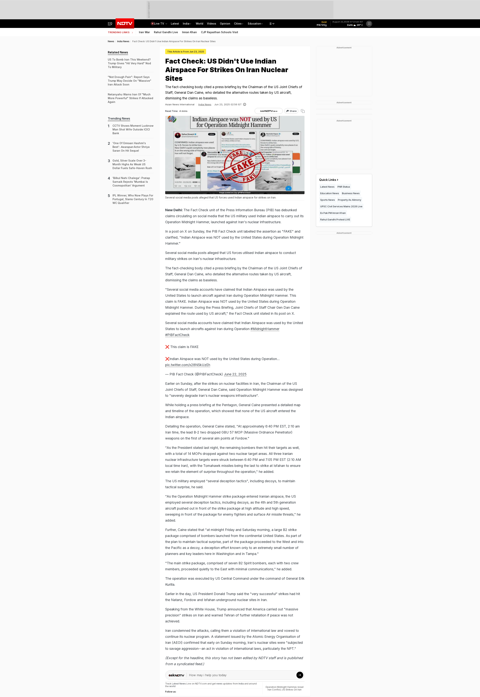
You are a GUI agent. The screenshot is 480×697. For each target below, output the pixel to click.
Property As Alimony (349, 199)
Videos (211, 23)
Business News (351, 193)
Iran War (144, 32)
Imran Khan (189, 32)
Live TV (159, 23)
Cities (238, 23)
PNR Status (344, 186)
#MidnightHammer (264, 329)
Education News (329, 193)
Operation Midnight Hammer (281, 687)
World (199, 23)
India (186, 23)
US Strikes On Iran (292, 689)
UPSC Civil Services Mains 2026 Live (341, 206)
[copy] (302, 111)
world (172, 686)
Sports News (327, 199)
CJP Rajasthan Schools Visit (219, 32)
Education (254, 23)
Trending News (119, 118)
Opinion (225, 23)
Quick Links (327, 180)
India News (204, 104)
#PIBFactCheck (177, 335)
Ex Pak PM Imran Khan (333, 212)
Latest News (327, 186)
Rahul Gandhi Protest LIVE (335, 219)
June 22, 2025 (235, 374)
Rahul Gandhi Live (166, 32)
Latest (175, 23)
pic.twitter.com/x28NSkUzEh (187, 365)
